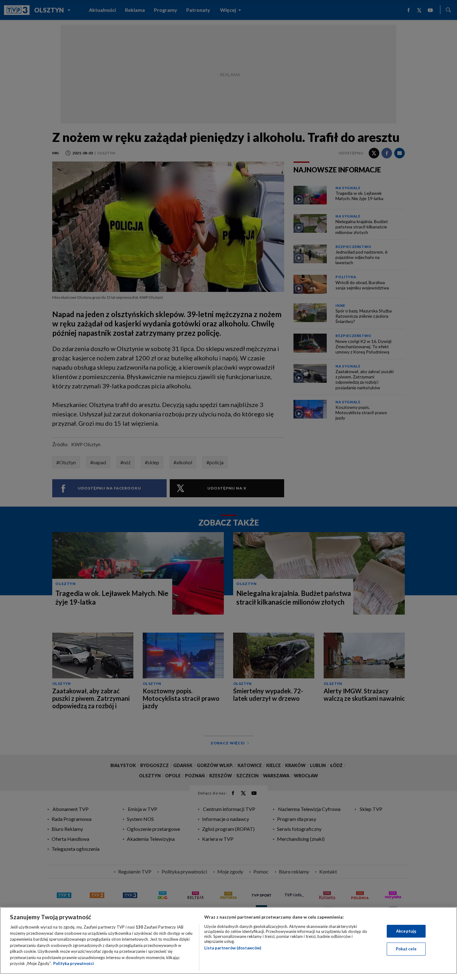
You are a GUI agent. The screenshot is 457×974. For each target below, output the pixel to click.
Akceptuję (406, 931)
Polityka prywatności (73, 963)
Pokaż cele (406, 948)
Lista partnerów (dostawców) (232, 947)
